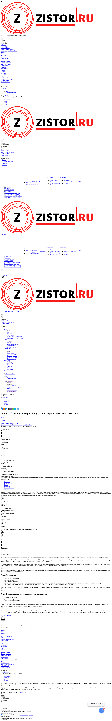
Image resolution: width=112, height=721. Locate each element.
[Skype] (15, 409)
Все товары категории (7, 613)
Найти (2, 695)
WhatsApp (7, 104)
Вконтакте (7, 99)
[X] (9, 409)
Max (2, 76)
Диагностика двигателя (7, 639)
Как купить (10, 353)
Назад (10, 330)
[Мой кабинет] (1, 272)
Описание (7, 482)
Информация (4, 640)
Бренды (3, 631)
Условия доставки (6, 654)
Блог (2, 643)
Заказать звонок (11, 391)
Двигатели (4, 425)
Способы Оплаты (9, 488)
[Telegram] (18, 409)
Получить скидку (5, 716)
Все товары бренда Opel (7, 615)
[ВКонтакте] (2, 409)
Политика (3, 645)
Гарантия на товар (6, 655)
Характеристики (8, 483)
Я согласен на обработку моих (18, 715)
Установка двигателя (6, 636)
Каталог (9, 332)
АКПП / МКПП (11, 425)
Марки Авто (4, 648)
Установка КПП (5, 637)
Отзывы (6, 485)
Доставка (6, 489)
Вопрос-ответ (4, 657)
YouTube (6, 101)
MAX (5, 102)
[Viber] (11, 409)
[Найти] (2, 39)
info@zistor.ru (5, 95)
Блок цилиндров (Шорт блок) (23, 425)
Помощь (3, 649)
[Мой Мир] (6, 409)
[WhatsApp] (13, 409)
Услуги (9, 342)
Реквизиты (4, 646)
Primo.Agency (23, 692)
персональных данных (26, 715)
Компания (10, 363)
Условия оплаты (5, 652)
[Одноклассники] (4, 409)
